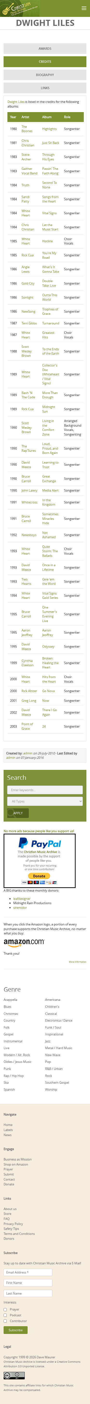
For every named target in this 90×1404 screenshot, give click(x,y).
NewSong (28, 311)
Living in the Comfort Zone (48, 428)
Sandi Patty (26, 199)
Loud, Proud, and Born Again (50, 448)
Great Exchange (49, 478)
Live (6, 1048)
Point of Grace (27, 726)
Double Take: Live (49, 283)
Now (45, 700)
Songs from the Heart (50, 199)
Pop (48, 1062)
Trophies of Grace (50, 311)
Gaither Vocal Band (29, 170)
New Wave (52, 1055)
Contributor (18, 1321)
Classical (51, 1013)
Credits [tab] (45, 61)
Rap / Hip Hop (14, 1076)
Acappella (10, 999)
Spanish (9, 1089)
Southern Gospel (57, 1082)
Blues (7, 1006)
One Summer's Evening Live (49, 614)
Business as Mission (18, 1159)
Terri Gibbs (29, 323)
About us (10, 1209)
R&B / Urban (54, 1069)
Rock (48, 1076)
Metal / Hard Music (58, 1048)
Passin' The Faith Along (50, 170)
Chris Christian (28, 142)
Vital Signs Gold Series (50, 595)
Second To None (49, 184)
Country (9, 1020)
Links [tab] (45, 88)
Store (7, 1213)
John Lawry (29, 490)
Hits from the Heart (49, 679)
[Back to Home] (20, 8)
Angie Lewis (26, 269)
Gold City (28, 283)
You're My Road (49, 255)
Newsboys (29, 535)
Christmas (11, 1013)
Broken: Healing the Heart (50, 662)
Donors (9, 1238)
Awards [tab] (45, 48)
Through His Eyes (48, 156)
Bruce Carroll (26, 478)
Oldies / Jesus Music (17, 1062)
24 (44, 726)
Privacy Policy (13, 1224)
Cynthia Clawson (28, 663)
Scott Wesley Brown (27, 351)
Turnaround (50, 323)
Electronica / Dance (58, 1020)
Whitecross (29, 502)
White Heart (26, 213)
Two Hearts (26, 581)
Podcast (15, 1315)
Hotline (47, 241)
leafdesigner (21, 898)
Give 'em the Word (49, 581)
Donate (9, 1184)
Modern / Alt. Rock (17, 1055)
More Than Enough (50, 395)
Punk (7, 1069)
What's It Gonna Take (50, 269)
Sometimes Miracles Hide (50, 518)
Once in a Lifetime (48, 567)
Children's (52, 1006)
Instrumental (13, 1041)
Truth (25, 185)
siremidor (20, 907)
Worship (51, 1089)
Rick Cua (28, 255)
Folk (7, 1027)
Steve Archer (26, 156)
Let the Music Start (50, 227)
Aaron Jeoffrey (27, 632)
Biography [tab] (45, 75)
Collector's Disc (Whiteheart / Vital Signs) (50, 374)
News (8, 1135)
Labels (8, 1130)
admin (27, 753)
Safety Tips (11, 1228)
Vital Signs (49, 213)
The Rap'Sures (29, 448)
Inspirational (54, 1034)
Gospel (8, 1034)
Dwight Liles (15, 102)
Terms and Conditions (19, 1234)
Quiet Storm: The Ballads (50, 551)
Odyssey (48, 646)
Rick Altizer (29, 691)
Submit (9, 1174)
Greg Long (29, 700)
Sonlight (27, 297)
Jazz (47, 1041)
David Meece (26, 464)
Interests (10, 1302)
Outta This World (49, 297)
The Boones (27, 128)
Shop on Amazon (16, 1164)
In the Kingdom (48, 502)
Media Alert (50, 490)
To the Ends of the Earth (50, 351)
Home (8, 1125)
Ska (6, 1082)
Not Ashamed (49, 534)
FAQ (7, 1219)
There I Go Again (49, 712)
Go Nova (48, 691)
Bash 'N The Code (28, 395)
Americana (52, 999)
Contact (9, 1179)
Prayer (8, 1169)
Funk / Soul (53, 1027)
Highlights (49, 129)
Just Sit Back (50, 143)
